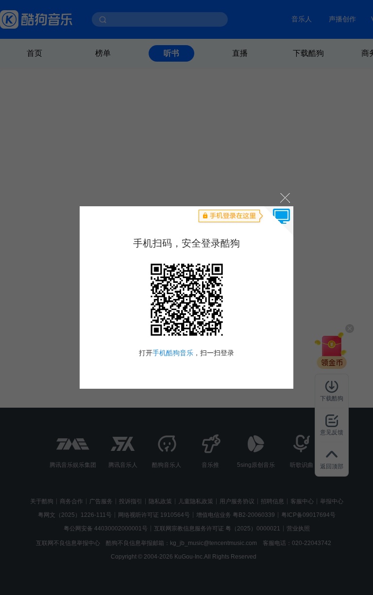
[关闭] (284, 197)
